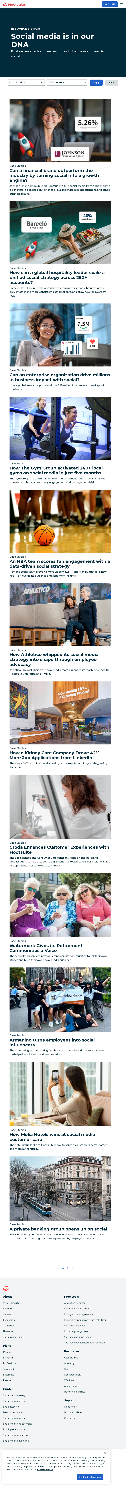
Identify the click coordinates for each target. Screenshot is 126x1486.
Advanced (8, 1369)
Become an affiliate (74, 1391)
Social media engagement (17, 1423)
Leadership (9, 1320)
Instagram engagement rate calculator (85, 1320)
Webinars (69, 1380)
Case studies (71, 1357)
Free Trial (109, 4)
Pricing (7, 1352)
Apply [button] (96, 82)
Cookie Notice (45, 1469)
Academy (69, 1363)
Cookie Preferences (90, 1477)
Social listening (11, 1406)
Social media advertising (16, 1440)
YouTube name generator (78, 1337)
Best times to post (13, 1412)
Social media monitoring (16, 1435)
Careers (7, 1314)
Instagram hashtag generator (80, 1314)
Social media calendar (14, 1418)
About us (8, 1308)
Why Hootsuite (11, 1303)
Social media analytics (14, 1401)
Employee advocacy (14, 1429)
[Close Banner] (105, 1453)
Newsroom (9, 1331)
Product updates (73, 1412)
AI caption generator (75, 1303)
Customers (9, 1325)
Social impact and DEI (15, 1337)
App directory (71, 1386)
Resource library (72, 1374)
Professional (9, 1363)
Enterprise (8, 1374)
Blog (66, 1369)
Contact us (70, 1418)
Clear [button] (112, 82)
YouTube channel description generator (85, 1342)
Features (8, 1380)
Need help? (70, 1406)
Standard (8, 1357)
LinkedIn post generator (77, 1331)
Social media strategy (14, 1395)
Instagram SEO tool (74, 1325)
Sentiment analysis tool (76, 1308)
